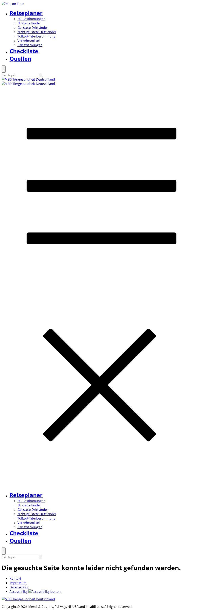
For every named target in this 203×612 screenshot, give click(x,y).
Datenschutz (19, 587)
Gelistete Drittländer (32, 27)
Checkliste (24, 51)
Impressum (18, 583)
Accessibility (19, 591)
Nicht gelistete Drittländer (36, 32)
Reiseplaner (26, 13)
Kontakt (15, 578)
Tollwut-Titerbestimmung (36, 36)
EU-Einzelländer (29, 23)
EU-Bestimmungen (31, 19)
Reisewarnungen (29, 45)
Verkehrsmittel (28, 40)
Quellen (20, 58)
